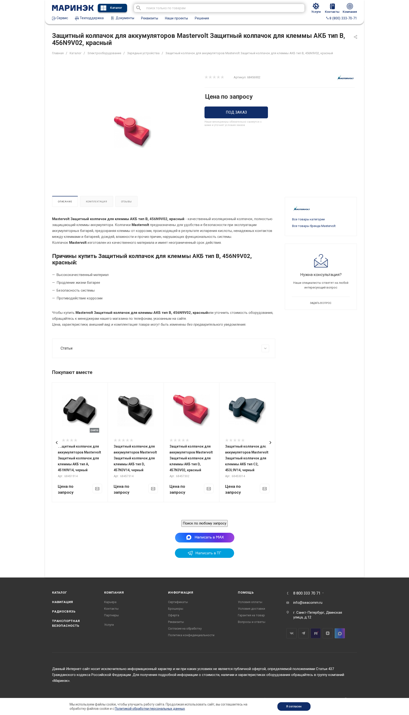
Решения (202, 18)
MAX (340, 633)
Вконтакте (291, 633)
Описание (65, 201)
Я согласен (294, 706)
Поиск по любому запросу (204, 523)
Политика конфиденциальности (191, 635)
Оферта (173, 615)
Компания (114, 592)
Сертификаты (178, 602)
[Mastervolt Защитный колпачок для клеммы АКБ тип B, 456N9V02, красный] (132, 132)
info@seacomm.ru (307, 602)
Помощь (246, 592)
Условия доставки (251, 608)
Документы (124, 18)
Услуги (109, 624)
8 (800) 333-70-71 (343, 18)
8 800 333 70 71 (306, 593)
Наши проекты (176, 18)
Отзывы (126, 201)
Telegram (303, 633)
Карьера (110, 602)
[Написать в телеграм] (204, 557)
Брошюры (175, 608)
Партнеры (111, 615)
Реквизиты (149, 18)
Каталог (116, 7)
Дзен (328, 633)
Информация (180, 592)
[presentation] (57, 442)
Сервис (62, 18)
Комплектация (96, 201)
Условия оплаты (250, 602)
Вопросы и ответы (251, 622)
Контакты (111, 608)
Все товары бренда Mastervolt (314, 226)
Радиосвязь (64, 611)
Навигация (62, 602)
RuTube (316, 633)
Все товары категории (308, 219)
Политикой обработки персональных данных (150, 709)
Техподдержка (91, 18)
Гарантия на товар (251, 615)
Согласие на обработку (185, 628)
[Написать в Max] (204, 537)
